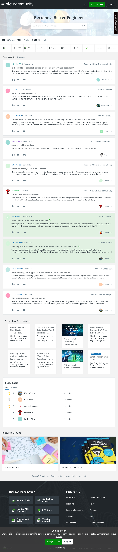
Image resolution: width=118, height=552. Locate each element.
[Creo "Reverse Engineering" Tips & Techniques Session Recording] (99, 336)
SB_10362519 (17, 115)
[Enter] (33, 26)
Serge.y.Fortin (17, 141)
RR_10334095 (17, 294)
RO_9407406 (16, 165)
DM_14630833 (17, 216)
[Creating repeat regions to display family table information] (19, 362)
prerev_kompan (31, 406)
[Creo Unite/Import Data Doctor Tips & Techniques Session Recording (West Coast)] (45, 336)
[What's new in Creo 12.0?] (99, 362)
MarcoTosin (29, 393)
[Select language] (85, 4)
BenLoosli (28, 399)
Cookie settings (58, 476)
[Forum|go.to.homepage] (19, 4)
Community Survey (116, 23)
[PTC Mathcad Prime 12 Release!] (72, 362)
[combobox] (59, 26)
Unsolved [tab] (21, 57)
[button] (59, 547)
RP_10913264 (17, 268)
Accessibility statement (76, 476)
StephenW (15, 190)
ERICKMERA (16, 90)
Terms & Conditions (40, 476)
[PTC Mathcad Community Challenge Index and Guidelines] (72, 336)
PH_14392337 (17, 242)
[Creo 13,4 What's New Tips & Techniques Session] (19, 336)
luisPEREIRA (16, 64)
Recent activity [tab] (9, 57)
